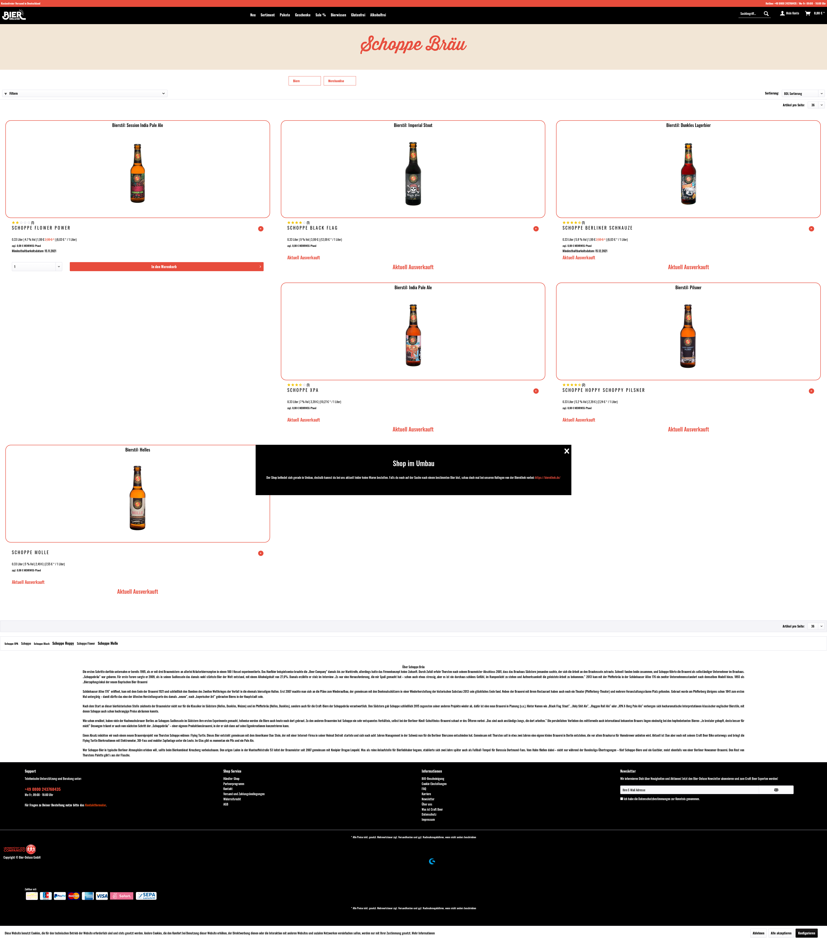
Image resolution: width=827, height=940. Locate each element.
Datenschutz (429, 814)
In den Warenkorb (164, 266)
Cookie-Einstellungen (434, 783)
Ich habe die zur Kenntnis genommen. (662, 798)
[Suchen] (766, 13)
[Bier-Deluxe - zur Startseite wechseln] (14, 14)
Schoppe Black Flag (312, 228)
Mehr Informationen (423, 933)
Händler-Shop (231, 778)
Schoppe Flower (86, 643)
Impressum (428, 819)
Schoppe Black (42, 643)
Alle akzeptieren (781, 933)
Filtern (13, 93)
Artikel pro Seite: (794, 105)
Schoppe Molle (30, 552)
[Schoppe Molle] (138, 498)
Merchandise (336, 81)
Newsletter (428, 799)
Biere (296, 81)
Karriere (426, 794)
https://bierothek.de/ (548, 477)
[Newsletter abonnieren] (776, 789)
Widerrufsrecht (232, 799)
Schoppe (26, 643)
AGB (225, 804)
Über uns (427, 804)
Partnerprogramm (233, 783)
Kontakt (228, 788)
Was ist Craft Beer (432, 809)
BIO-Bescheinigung (433, 778)
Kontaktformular (95, 805)
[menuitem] (253, 14)
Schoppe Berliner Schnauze (598, 228)
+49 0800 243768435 (785, 3)
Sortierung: (772, 93)
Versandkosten (405, 837)
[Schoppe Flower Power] (138, 173)
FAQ (424, 788)
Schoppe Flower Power (41, 228)
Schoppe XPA (303, 390)
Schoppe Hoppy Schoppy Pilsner (604, 390)
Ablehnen (758, 933)
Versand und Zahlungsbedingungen (244, 794)
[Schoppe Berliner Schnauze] (688, 173)
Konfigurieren (806, 933)
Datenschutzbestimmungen (654, 798)
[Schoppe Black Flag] (413, 173)
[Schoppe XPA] (413, 336)
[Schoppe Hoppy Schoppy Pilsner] (688, 336)
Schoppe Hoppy (63, 643)
